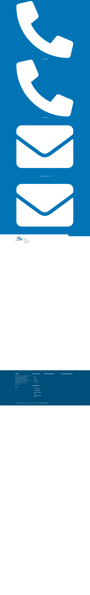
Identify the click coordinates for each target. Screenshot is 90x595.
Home (25, 238)
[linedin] (15, 387)
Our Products (27, 241)
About (25, 239)
